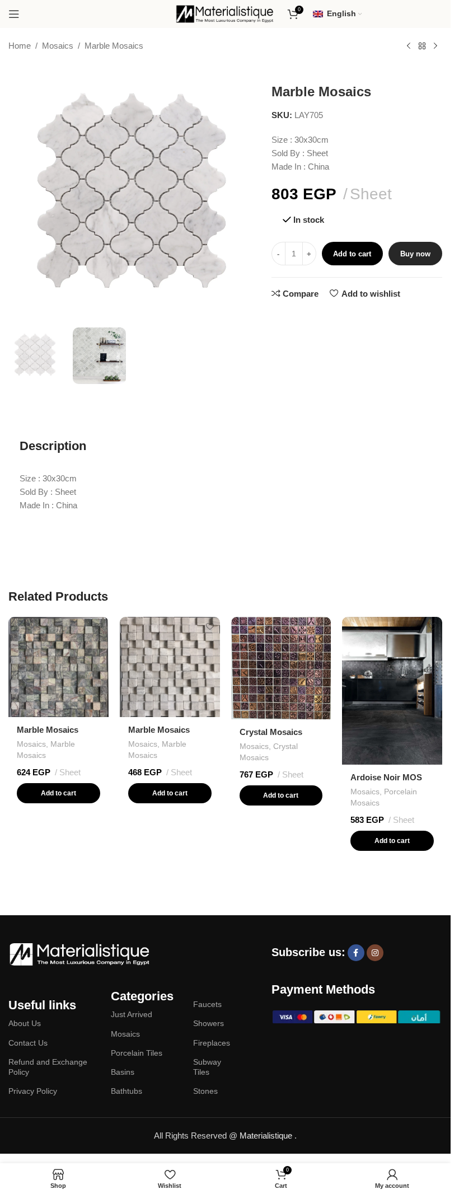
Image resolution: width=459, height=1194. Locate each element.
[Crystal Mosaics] (281, 668)
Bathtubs (126, 1091)
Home (19, 45)
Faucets (207, 1004)
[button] (58, 793)
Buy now (415, 254)
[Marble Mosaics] (58, 667)
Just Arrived (131, 1014)
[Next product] (435, 46)
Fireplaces (211, 1042)
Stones (205, 1091)
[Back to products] (422, 46)
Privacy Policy (32, 1091)
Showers (208, 1023)
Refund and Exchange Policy (47, 1066)
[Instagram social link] (375, 952)
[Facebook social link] (356, 952)
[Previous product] (408, 46)
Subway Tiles (207, 1066)
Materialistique (267, 1135)
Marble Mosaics (114, 45)
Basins (122, 1071)
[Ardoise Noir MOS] (392, 691)
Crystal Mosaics (271, 732)
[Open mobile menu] (14, 14)
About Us (24, 1023)
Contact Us (28, 1042)
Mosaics (57, 45)
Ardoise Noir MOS (386, 777)
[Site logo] (225, 13)
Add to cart (352, 254)
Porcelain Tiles (136, 1052)
